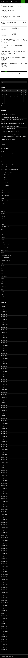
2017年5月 (3, 496)
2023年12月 (3, 345)
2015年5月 (3, 556)
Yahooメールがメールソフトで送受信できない (12, 45)
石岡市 (2, 270)
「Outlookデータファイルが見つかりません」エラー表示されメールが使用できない (13, 52)
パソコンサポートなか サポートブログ (11, 2)
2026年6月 (3, 306)
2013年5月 (3, 618)
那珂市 (2, 283)
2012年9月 (3, 634)
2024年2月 (3, 342)
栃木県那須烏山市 (6, 260)
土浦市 (2, 221)
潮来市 (2, 268)
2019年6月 (3, 436)
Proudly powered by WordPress (7, 656)
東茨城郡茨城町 (4, 250)
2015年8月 (3, 548)
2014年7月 (3, 582)
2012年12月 (3, 631)
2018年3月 (3, 472)
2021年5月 (3, 379)
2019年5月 (3, 439)
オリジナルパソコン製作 (6, 172)
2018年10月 (3, 454)
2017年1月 (3, 506)
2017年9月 (3, 485)
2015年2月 (3, 563)
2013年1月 (3, 628)
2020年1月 (3, 418)
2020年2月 (3, 415)
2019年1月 (3, 446)
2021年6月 (3, 376)
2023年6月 (3, 350)
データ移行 (3, 177)
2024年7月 (3, 337)
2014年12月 (3, 569)
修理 (2, 190)
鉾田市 (2, 289)
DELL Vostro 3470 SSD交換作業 (8, 34)
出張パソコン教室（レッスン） (8, 192)
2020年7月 (3, 402)
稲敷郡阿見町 (4, 276)
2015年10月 (3, 543)
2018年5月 (3, 467)
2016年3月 (3, 530)
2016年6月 (3, 522)
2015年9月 (3, 545)
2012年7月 (3, 639)
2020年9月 (3, 397)
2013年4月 (3, 621)
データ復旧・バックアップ (7, 174)
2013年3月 (3, 623)
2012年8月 (3, 636)
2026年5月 (3, 309)
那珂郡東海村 (4, 286)
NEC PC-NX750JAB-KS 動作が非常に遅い (10, 131)
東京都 (2, 242)
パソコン (3, 159)
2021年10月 (3, 371)
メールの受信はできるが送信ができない (10, 16)
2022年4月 (3, 363)
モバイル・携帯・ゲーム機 (7, 164)
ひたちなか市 (4, 205)
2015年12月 (3, 537)
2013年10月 (3, 605)
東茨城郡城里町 (4, 244)
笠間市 (2, 278)
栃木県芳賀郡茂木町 (6, 257)
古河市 (2, 218)
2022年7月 (3, 361)
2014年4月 (3, 589)
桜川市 (2, 263)
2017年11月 (3, 480)
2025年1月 (3, 329)
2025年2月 (3, 327)
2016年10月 (3, 514)
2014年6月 (3, 584)
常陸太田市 (3, 237)
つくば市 (3, 203)
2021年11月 (3, 368)
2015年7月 (3, 550)
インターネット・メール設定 (8, 153)
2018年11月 (3, 452)
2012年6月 (3, 641)
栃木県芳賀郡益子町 (6, 255)
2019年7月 (3, 433)
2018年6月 (3, 465)
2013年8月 (3, 610)
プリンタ (3, 161)
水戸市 (2, 265)
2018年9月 (3, 457)
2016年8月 (3, 519)
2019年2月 (3, 444)
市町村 (2, 198)
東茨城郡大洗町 (4, 247)
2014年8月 (3, 579)
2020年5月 (3, 407)
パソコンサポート (5, 166)
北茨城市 (3, 213)
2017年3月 (3, 501)
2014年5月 (3, 587)
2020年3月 (3, 413)
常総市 (2, 231)
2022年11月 (3, 355)
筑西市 (2, 281)
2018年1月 (3, 475)
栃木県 (2, 252)
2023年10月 (3, 348)
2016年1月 (3, 535)
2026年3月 (3, 311)
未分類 (2, 297)
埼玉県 (2, 224)
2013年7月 (3, 613)
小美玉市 (3, 229)
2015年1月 (3, 566)
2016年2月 (3, 532)
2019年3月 (3, 441)
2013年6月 (3, 615)
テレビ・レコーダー (5, 156)
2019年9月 (3, 428)
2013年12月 (3, 600)
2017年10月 (3, 483)
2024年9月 (3, 332)
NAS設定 (3, 151)
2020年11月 (3, 392)
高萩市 (2, 291)
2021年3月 (3, 381)
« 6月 (2, 105)
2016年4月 (3, 527)
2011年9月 (3, 649)
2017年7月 (3, 491)
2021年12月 (3, 366)
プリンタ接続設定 (5, 185)
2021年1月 (3, 387)
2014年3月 (3, 592)
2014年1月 (3, 597)
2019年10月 (3, 426)
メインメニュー (26, 1)
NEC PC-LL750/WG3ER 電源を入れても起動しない (12, 134)
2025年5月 (3, 324)
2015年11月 (3, 540)
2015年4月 (3, 558)
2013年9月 (3, 608)
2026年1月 (3, 314)
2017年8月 (3, 488)
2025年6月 (3, 322)
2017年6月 (3, 493)
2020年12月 (3, 389)
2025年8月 (3, 319)
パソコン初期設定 (5, 182)
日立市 (2, 239)
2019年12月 (3, 420)
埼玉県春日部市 (5, 226)
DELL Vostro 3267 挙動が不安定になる (10, 28)
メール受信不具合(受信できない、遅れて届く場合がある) (13, 136)
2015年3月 (3, 561)
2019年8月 (3, 431)
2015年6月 (3, 553)
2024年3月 (3, 340)
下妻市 (2, 208)
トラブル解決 (4, 179)
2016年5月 (3, 524)
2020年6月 (3, 405)
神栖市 (2, 273)
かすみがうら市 (4, 200)
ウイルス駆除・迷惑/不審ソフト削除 (9, 169)
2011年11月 (3, 647)
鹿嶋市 (2, 294)
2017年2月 (3, 504)
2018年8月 (3, 459)
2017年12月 (3, 478)
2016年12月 (3, 509)
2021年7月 (3, 374)
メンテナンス (4, 187)
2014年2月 (3, 595)
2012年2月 (3, 644)
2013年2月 (3, 626)
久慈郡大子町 (4, 211)
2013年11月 (3, 602)
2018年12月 (3, 449)
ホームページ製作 (5, 195)
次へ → (20, 73)
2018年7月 (3, 462)
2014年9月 (3, 576)
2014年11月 (3, 571)
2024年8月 (3, 335)
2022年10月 (3, 358)
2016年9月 (3, 517)
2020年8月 (3, 400)
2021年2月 (3, 384)
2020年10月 (3, 394)
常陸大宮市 (3, 234)
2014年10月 (3, 574)
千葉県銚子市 (4, 216)
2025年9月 (3, 316)
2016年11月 (3, 511)
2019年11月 (3, 423)
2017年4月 (3, 498)
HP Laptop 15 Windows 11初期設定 (9, 139)
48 (16, 73)
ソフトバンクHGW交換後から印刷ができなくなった (12, 123)
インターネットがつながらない (8, 10)
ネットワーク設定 (5, 148)
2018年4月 (3, 470)
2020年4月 (3, 410)
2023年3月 (3, 353)
